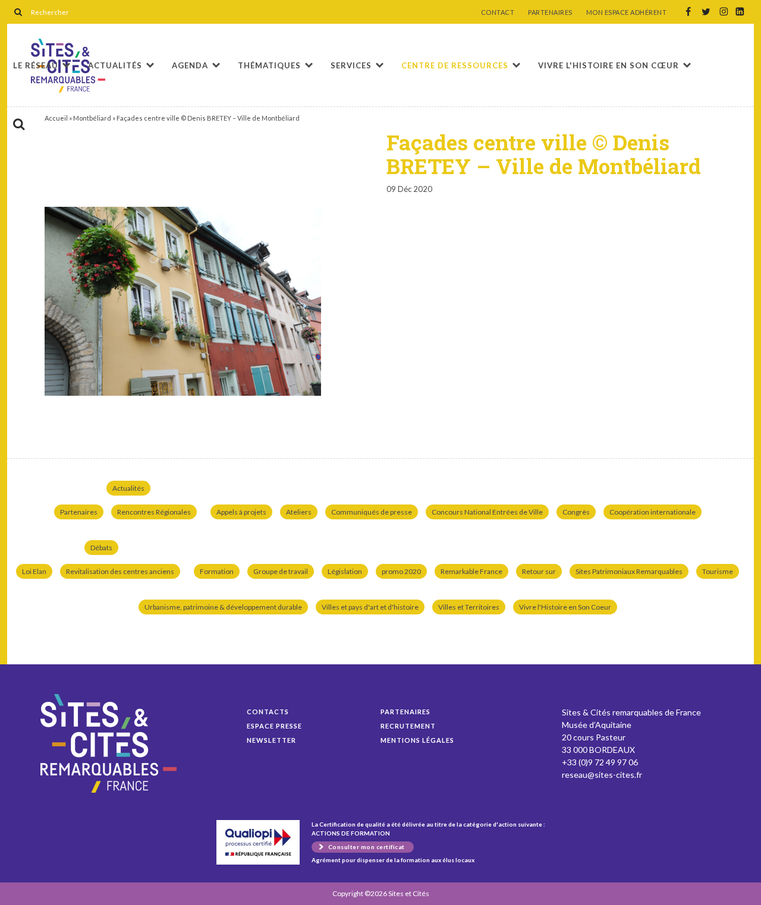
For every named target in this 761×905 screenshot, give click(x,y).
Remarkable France (471, 571)
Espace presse (274, 726)
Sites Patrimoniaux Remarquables (629, 571)
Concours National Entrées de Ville (487, 511)
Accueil (56, 118)
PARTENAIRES (550, 12)
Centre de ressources (454, 65)
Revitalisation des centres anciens (120, 571)
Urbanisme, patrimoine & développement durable (223, 607)
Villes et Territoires (468, 607)
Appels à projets (241, 511)
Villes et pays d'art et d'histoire (370, 607)
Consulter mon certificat (366, 846)
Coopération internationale (652, 511)
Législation (345, 571)
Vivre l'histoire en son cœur (608, 65)
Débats (101, 547)
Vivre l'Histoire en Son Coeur (565, 607)
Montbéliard (92, 118)
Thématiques (269, 65)
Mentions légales (417, 740)
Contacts (268, 711)
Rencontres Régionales (154, 511)
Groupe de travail (280, 571)
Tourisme (717, 571)
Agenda (190, 65)
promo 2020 (401, 571)
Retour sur (539, 571)
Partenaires (79, 511)
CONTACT (498, 12)
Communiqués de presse (371, 511)
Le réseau (35, 65)
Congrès (576, 511)
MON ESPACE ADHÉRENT (626, 12)
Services (351, 65)
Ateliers (299, 511)
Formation (217, 571)
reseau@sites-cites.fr (602, 775)
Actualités (115, 65)
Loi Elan (34, 571)
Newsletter (271, 740)
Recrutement (408, 726)
